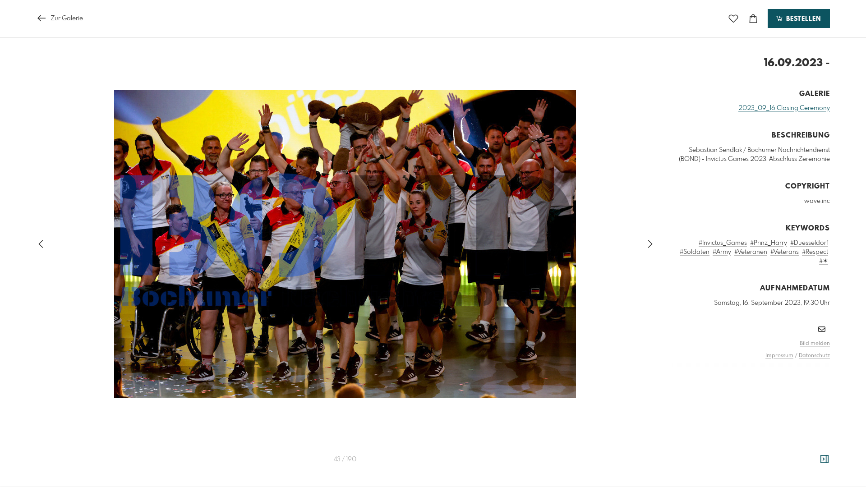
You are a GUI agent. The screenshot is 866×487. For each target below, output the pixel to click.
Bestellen (802, 19)
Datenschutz (814, 355)
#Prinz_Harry (768, 243)
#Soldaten (694, 252)
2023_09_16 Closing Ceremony (784, 108)
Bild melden (815, 343)
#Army (722, 252)
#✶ (823, 261)
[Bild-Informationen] (824, 459)
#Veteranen (750, 252)
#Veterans (784, 252)
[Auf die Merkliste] (733, 19)
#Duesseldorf (809, 243)
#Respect (815, 252)
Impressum (779, 355)
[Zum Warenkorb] (753, 19)
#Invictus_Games (723, 243)
